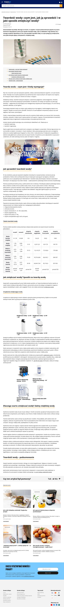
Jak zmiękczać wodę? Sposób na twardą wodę (18, 75)
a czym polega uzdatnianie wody (43, 472)
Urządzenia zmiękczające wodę (18, 77)
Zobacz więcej (32, 159)
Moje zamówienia (6, 602)
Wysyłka (4, 595)
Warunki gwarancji (21, 594)
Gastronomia (13, 11)
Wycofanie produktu (21, 598)
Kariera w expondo (7, 597)
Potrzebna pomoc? (7, 600)
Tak (49, 479)
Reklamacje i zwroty (7, 594)
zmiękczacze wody (49, 287)
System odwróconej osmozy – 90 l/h (22, 380)
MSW (39, 594)
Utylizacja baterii (20, 592)
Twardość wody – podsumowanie (16, 80)
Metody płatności (6, 598)
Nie (56, 479)
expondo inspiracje (6, 11)
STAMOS (39, 597)
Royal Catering (41, 592)
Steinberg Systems (41, 595)
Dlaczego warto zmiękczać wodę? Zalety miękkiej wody (20, 78)
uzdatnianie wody (48, 355)
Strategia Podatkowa (21, 597)
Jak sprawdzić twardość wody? (15, 71)
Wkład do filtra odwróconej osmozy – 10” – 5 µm (40, 380)
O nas (4, 592)
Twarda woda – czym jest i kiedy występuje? (18, 69)
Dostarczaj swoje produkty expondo (24, 595)
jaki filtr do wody (38, 360)
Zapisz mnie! (48, 573)
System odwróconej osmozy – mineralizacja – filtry (24, 399)
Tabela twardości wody (16, 73)
